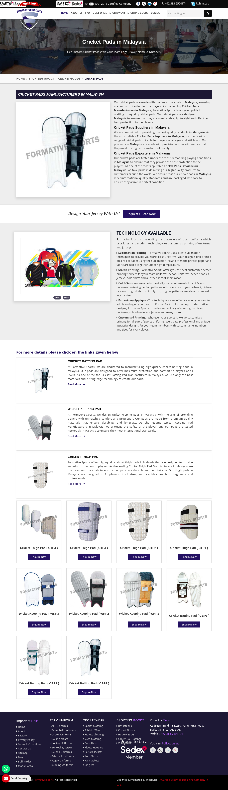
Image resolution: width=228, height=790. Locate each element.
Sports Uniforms (96, 12)
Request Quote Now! (141, 214)
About (21, 731)
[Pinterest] (155, 4)
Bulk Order (24, 761)
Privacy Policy (26, 739)
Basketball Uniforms (63, 730)
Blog (20, 757)
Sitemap (22, 752)
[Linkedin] (150, 4)
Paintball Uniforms (62, 756)
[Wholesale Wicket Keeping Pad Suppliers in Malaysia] (41, 428)
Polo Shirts (91, 756)
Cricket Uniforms (61, 734)
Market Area (25, 765)
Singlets (89, 764)
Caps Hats (90, 743)
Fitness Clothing (94, 734)
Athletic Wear (92, 730)
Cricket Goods (69, 78)
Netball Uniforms (61, 751)
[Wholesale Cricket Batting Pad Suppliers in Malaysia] (41, 380)
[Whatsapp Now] (6, 769)
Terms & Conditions (29, 744)
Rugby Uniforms (61, 760)
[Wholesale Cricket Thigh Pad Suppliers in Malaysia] (41, 475)
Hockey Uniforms (61, 743)
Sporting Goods (138, 12)
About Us (76, 12)
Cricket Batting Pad (85, 361)
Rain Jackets (91, 760)
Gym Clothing (92, 738)
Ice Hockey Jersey (61, 747)
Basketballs (124, 725)
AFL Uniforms (59, 725)
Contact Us (24, 748)
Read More (74, 384)
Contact (156, 12)
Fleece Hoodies (93, 747)
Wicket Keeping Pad (84, 409)
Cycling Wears (59, 738)
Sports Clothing (93, 725)
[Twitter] (144, 4)
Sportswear (117, 12)
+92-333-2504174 (175, 3)
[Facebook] (138, 4)
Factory (22, 735)
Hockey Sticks (125, 734)
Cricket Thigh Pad (83, 456)
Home (64, 12)
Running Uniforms (62, 764)
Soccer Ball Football (129, 738)
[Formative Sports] (29, 16)
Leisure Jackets (93, 751)
